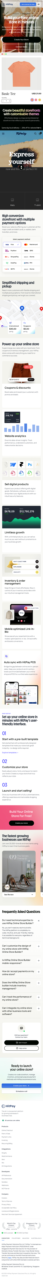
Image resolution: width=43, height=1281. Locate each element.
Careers (4, 1198)
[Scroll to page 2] (20, 900)
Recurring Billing (7, 1143)
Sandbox (5, 1182)
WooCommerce (7, 1156)
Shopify (4, 1153)
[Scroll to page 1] (18, 900)
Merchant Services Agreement (12, 1214)
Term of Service (7, 1201)
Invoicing (5, 1140)
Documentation (7, 1179)
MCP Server (5, 1188)
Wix (3, 1163)
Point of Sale (6, 1134)
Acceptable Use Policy (9, 1208)
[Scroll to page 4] (25, 900)
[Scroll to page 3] (23, 900)
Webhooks (5, 1185)
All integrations (7, 1166)
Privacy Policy (6, 1204)
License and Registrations (10, 1211)
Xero (3, 1159)
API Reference (6, 1175)
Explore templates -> (10, 752)
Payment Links (6, 1137)
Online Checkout (7, 1130)
